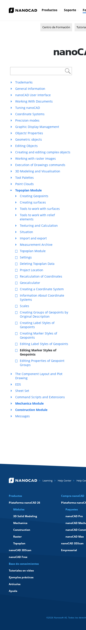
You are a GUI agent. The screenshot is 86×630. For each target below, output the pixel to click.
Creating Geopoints (34, 196)
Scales (24, 306)
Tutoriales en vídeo (21, 570)
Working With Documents (34, 101)
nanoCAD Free (18, 557)
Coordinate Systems (30, 114)
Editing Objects (26, 146)
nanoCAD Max (74, 536)
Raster (17, 536)
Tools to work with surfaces (40, 209)
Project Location (31, 270)
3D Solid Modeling (25, 516)
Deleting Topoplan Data (37, 264)
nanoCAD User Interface (33, 95)
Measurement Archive (36, 244)
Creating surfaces (33, 202)
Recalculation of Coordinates (41, 276)
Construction (21, 530)
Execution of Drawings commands (40, 165)
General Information (30, 89)
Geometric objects (28, 139)
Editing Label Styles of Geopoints (44, 344)
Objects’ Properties (29, 133)
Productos (49, 10)
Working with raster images (35, 158)
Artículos (15, 584)
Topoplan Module (33, 251)
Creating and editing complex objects (42, 152)
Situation (26, 232)
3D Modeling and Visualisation (37, 171)
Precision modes (27, 120)
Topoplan (19, 543)
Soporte (70, 10)
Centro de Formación (56, 27)
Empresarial (69, 550)
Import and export (33, 238)
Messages (22, 416)
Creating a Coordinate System (42, 289)
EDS (18, 384)
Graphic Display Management (37, 127)
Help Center (64, 480)
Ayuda (13, 591)
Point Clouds (24, 184)
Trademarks (24, 82)
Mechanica (20, 523)
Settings (26, 257)
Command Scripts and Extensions (40, 397)
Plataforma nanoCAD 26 (24, 502)
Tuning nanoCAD (27, 108)
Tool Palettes (24, 177)
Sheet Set (22, 391)
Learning (47, 480)
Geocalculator (30, 283)
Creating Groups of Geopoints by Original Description (44, 314)
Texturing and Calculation (39, 225)
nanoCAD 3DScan (20, 550)
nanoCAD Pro (74, 516)
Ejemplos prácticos (21, 577)
